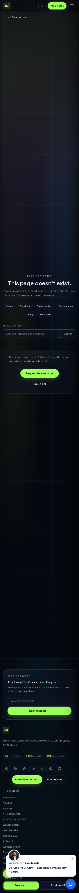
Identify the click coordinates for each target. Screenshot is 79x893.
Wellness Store (11, 824)
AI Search (8, 841)
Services (25, 306)
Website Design (11, 846)
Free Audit (57, 5)
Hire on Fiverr (55, 779)
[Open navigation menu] (71, 5)
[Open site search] (42, 5)
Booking (7, 808)
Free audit (45, 314)
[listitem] (6, 768)
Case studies (44, 306)
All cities (7, 802)
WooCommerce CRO (14, 819)
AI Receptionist (11, 813)
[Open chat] (70, 884)
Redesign (8, 852)
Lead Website (10, 830)
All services (9, 797)
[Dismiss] (72, 858)
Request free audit (37, 373)
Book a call (39, 384)
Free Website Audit (27, 779)
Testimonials (65, 306)
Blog (30, 314)
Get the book (37, 711)
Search (68, 333)
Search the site (13, 326)
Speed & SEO (10, 835)
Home (6, 17)
